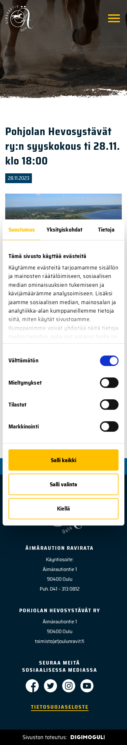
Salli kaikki (63, 460)
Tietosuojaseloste (60, 707)
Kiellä (63, 508)
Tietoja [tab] (106, 229)
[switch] (109, 382)
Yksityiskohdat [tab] (64, 229)
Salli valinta (63, 484)
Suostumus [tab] (21, 229)
